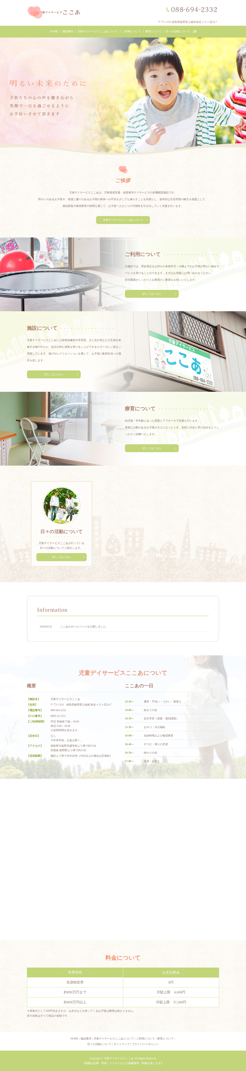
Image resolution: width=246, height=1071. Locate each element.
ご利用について (131, 31)
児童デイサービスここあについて (97, 31)
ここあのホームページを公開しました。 (84, 626)
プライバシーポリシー (145, 1044)
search (197, 31)
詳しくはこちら (151, 293)
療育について (153, 31)
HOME (54, 31)
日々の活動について (178, 31)
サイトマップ (122, 1044)
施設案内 (67, 31)
